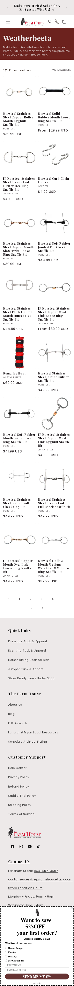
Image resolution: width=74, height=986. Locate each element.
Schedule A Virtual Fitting (27, 742)
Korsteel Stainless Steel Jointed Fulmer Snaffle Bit (53, 376)
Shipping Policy (19, 805)
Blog (11, 714)
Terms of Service (21, 814)
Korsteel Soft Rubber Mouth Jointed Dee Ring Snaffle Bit (19, 438)
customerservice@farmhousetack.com (40, 879)
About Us (15, 705)
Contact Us (19, 861)
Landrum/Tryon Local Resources (33, 732)
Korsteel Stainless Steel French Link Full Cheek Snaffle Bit (54, 503)
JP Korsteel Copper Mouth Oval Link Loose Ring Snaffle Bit (18, 566)
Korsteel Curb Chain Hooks (53, 180)
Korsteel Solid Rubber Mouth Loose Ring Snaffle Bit (54, 117)
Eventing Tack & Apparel (27, 650)
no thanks (37, 983)
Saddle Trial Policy (22, 796)
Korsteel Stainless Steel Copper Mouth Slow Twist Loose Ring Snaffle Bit (18, 249)
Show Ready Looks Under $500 (31, 678)
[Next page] (42, 608)
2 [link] (30, 599)
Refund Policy (18, 786)
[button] (8, 21)
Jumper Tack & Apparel (26, 669)
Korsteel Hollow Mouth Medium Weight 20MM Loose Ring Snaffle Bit (54, 566)
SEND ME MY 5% (37, 976)
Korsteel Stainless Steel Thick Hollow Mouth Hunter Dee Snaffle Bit (17, 313)
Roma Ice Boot (14, 373)
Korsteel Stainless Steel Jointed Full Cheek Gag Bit (17, 503)
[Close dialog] (72, 908)
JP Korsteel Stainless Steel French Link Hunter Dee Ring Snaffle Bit (19, 184)
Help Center (17, 768)
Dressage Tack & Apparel (27, 641)
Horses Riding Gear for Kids (28, 660)
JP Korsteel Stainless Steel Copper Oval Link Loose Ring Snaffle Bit (54, 313)
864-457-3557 (46, 871)
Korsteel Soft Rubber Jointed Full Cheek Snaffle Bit (54, 247)
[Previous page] (8, 599)
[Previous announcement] (7, 7)
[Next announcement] (66, 7)
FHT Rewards (18, 723)
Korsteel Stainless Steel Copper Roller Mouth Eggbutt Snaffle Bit (18, 119)
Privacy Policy (18, 777)
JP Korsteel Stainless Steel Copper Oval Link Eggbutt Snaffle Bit (54, 440)
